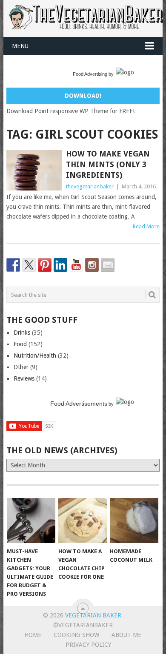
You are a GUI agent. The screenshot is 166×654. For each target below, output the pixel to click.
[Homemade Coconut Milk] (134, 520)
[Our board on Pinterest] (45, 265)
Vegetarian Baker (93, 615)
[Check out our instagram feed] (92, 265)
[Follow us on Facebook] (13, 265)
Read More (146, 226)
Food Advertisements (78, 403)
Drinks (22, 332)
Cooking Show (76, 634)
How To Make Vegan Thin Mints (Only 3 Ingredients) (108, 164)
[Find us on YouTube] (76, 265)
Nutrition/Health (35, 355)
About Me (126, 634)
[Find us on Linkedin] (60, 265)
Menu (20, 46)
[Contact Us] (107, 265)
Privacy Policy (88, 644)
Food (20, 344)
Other (21, 367)
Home (32, 634)
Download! (83, 95)
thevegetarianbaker (90, 186)
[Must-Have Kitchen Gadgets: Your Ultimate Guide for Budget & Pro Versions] (31, 520)
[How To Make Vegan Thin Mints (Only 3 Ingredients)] (33, 170)
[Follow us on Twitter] (29, 265)
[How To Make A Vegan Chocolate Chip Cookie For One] (82, 520)
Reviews (24, 378)
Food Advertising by (93, 74)
